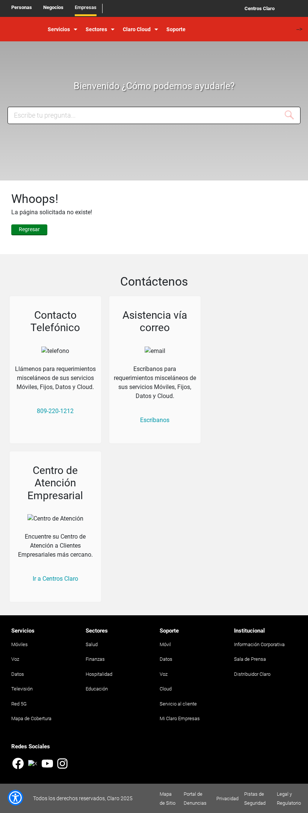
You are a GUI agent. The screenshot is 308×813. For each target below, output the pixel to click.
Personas (21, 7)
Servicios (59, 29)
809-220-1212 (55, 411)
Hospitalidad (99, 674)
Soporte (176, 29)
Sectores (96, 29)
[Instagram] (62, 764)
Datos (17, 674)
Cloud (166, 689)
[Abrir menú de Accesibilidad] (15, 797)
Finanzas (95, 659)
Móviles (19, 644)
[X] (32, 768)
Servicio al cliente (178, 704)
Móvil (165, 644)
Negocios (53, 7)
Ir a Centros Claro (55, 578)
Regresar (29, 229)
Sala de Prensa (250, 659)
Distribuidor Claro (252, 674)
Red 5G (19, 704)
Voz (15, 659)
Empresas (86, 7)
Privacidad (227, 798)
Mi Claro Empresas (180, 718)
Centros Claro (260, 8)
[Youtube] (47, 764)
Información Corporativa (259, 644)
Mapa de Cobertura (31, 718)
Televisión (22, 689)
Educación (97, 689)
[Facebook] (18, 764)
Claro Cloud (137, 29)
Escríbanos (154, 420)
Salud (92, 644)
